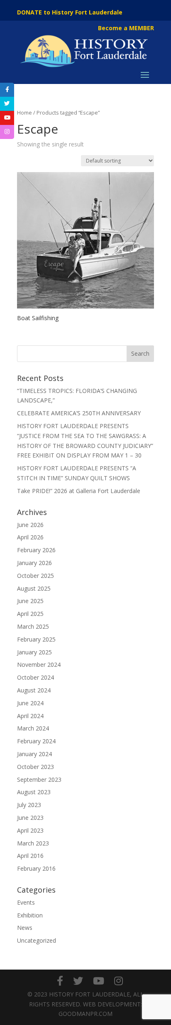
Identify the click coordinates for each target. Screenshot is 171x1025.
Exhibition (30, 915)
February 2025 (36, 639)
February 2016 (36, 868)
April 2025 (30, 614)
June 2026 (30, 525)
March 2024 (33, 728)
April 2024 (30, 716)
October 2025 (35, 576)
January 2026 (34, 563)
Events (26, 902)
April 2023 (30, 830)
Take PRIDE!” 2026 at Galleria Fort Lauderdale (78, 491)
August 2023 (34, 792)
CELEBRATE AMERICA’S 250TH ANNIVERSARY (79, 413)
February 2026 (36, 550)
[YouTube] (98, 981)
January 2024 (34, 754)
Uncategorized (36, 940)
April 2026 (30, 537)
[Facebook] (60, 981)
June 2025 (30, 601)
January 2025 (34, 652)
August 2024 (34, 690)
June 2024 (30, 703)
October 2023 (35, 767)
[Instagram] (118, 981)
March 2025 (33, 626)
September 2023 (39, 779)
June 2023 (30, 817)
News (24, 928)
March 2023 (33, 843)
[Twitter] (78, 981)
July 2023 (29, 805)
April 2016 (30, 856)
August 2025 (34, 588)
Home (24, 112)
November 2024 (39, 664)
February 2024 (36, 741)
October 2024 (35, 677)
